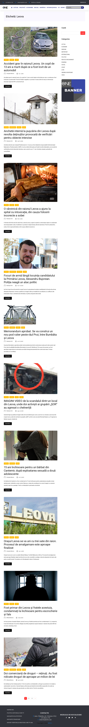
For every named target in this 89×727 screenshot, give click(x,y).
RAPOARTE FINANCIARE (13, 719)
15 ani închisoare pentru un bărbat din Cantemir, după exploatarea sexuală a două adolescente (29, 471)
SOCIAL (36, 7)
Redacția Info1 (9, 141)
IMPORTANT (12, 127)
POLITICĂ (22, 7)
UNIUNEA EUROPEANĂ (67, 72)
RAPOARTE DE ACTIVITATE (14, 716)
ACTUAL (15, 7)
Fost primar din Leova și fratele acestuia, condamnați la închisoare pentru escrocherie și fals (30, 611)
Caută (64, 28)
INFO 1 (50, 723)
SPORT (63, 7)
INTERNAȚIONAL (52, 7)
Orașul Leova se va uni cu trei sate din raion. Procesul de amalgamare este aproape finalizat (30, 544)
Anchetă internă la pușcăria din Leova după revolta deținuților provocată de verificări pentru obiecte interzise (29, 134)
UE (59, 7)
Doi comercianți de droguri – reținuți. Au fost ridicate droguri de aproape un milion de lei (30, 675)
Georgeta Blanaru (10, 73)
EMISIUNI (83, 2)
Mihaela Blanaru (9, 617)
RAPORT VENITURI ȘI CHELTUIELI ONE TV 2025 (20, 722)
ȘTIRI (17, 59)
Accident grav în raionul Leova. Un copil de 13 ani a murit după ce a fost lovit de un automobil (29, 67)
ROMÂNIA (43, 7)
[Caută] (82, 7)
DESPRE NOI (10, 709)
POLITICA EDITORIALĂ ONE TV (15, 713)
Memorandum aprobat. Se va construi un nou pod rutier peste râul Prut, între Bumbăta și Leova (30, 335)
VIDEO (21, 397)
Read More (7, 86)
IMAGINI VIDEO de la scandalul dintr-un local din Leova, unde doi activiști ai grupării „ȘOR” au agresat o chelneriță (30, 404)
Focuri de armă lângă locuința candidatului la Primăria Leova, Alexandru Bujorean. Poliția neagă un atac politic (29, 279)
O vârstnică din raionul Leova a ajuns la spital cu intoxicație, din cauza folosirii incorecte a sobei (27, 212)
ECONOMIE (29, 7)
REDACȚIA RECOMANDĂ (68, 59)
